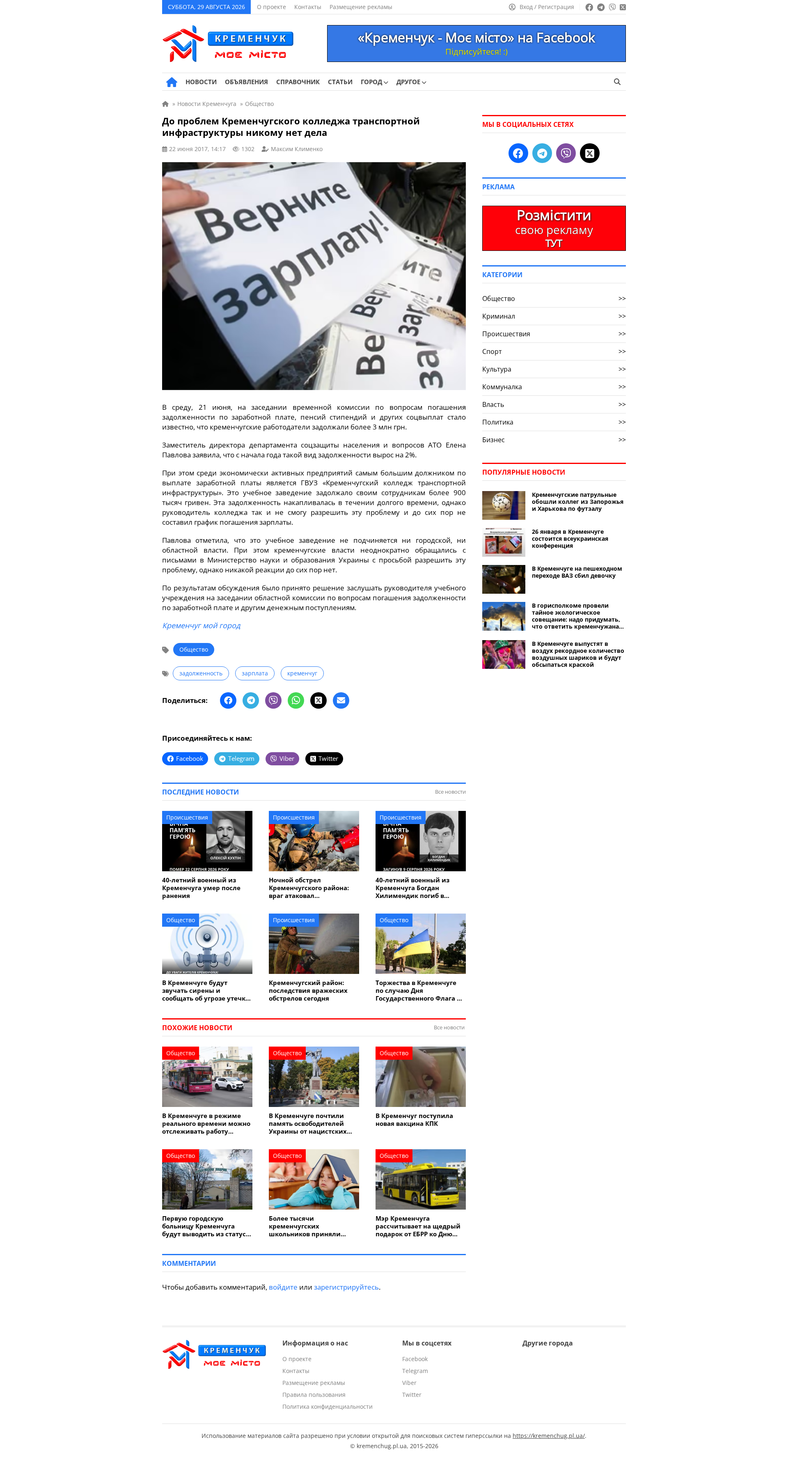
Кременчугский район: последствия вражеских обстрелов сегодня (308, 990)
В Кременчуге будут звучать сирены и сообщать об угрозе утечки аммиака (206, 990)
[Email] (341, 700)
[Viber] (273, 700)
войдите (283, 1287)
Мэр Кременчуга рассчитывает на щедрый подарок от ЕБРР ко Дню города (418, 1226)
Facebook (415, 1359)
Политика (554, 422)
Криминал (554, 316)
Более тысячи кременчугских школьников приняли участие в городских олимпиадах (305, 1226)
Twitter (411, 1394)
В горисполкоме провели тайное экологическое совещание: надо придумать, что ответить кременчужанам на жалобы (578, 616)
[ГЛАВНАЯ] (171, 82)
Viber (409, 1383)
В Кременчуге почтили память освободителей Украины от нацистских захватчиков (308, 1123)
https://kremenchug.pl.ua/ (549, 1436)
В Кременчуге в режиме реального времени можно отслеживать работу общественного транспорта (206, 1123)
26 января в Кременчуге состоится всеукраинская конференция (570, 538)
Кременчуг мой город (201, 625)
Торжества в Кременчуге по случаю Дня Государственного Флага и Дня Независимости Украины (418, 990)
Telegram (415, 1371)
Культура (554, 369)
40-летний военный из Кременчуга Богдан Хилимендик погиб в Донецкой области (412, 888)
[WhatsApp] (296, 700)
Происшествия (187, 817)
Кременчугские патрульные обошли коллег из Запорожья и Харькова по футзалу (577, 501)
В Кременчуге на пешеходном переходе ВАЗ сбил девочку (577, 572)
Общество (193, 649)
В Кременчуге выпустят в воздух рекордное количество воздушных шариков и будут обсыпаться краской (578, 654)
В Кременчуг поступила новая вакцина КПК (414, 1119)
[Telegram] (251, 700)
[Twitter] (318, 700)
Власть (554, 404)
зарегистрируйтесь (346, 1287)
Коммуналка (554, 386)
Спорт (554, 351)
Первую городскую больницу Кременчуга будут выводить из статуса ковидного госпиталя (206, 1226)
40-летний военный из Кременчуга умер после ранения (201, 888)
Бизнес (554, 439)
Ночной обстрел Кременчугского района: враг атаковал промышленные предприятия (309, 888)
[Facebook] (228, 700)
